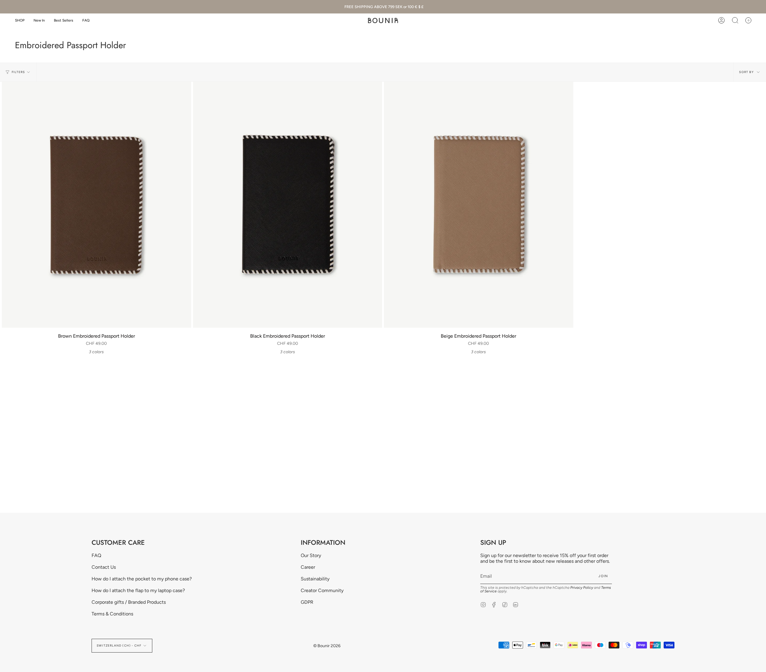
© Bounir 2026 (327, 645)
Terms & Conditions (112, 614)
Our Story (311, 555)
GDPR (307, 602)
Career (308, 567)
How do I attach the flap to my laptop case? (138, 590)
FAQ (96, 555)
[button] (19, 20)
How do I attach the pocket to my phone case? (142, 579)
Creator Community (322, 590)
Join (603, 576)
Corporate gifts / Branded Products (129, 602)
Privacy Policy (581, 587)
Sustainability (315, 579)
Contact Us (104, 567)
